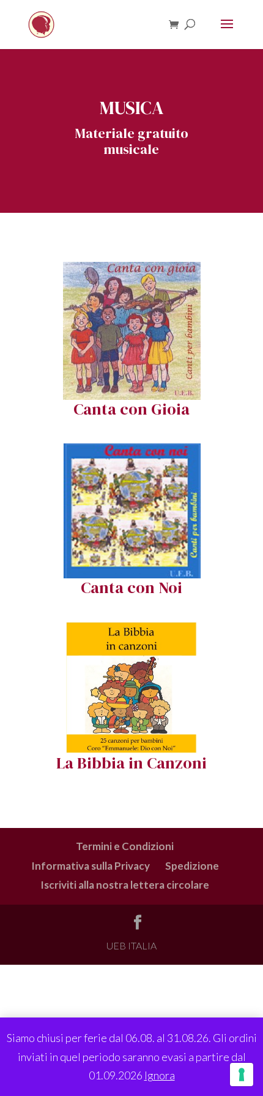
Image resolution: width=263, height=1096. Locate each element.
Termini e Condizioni (125, 846)
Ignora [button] (159, 1075)
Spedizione (192, 865)
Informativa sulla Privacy (90, 865)
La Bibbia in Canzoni (131, 763)
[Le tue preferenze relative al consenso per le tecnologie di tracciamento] (241, 1074)
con (133, 409)
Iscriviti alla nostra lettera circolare (124, 884)
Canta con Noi (131, 588)
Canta (94, 409)
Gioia (168, 409)
